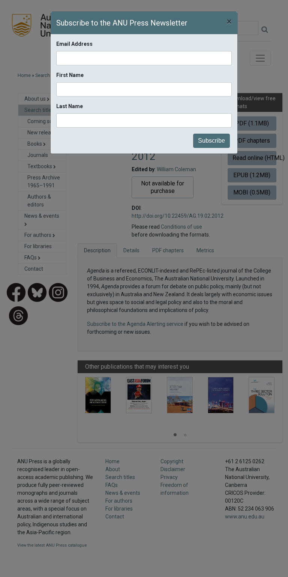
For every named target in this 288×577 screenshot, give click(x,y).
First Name (70, 75)
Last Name (69, 106)
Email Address (74, 44)
